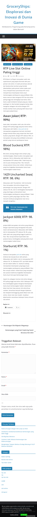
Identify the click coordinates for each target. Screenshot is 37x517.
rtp (2, 475)
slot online (4, 488)
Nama (4, 377)
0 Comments (20, 76)
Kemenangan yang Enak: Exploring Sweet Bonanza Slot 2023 (19, 331)
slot (2, 485)
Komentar (5, 352)
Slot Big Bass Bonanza (8, 436)
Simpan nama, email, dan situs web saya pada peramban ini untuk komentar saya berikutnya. (17, 407)
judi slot (19, 254)
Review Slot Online (17, 64)
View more (22, 512)
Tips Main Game (28, 64)
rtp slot (3, 473)
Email (3, 386)
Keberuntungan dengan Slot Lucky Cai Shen (14, 429)
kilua (6, 76)
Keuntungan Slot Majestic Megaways (16, 326)
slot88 (3, 481)
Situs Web (4, 394)
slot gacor (4, 492)
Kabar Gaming (7, 64)
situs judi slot (22, 129)
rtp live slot (4, 477)
